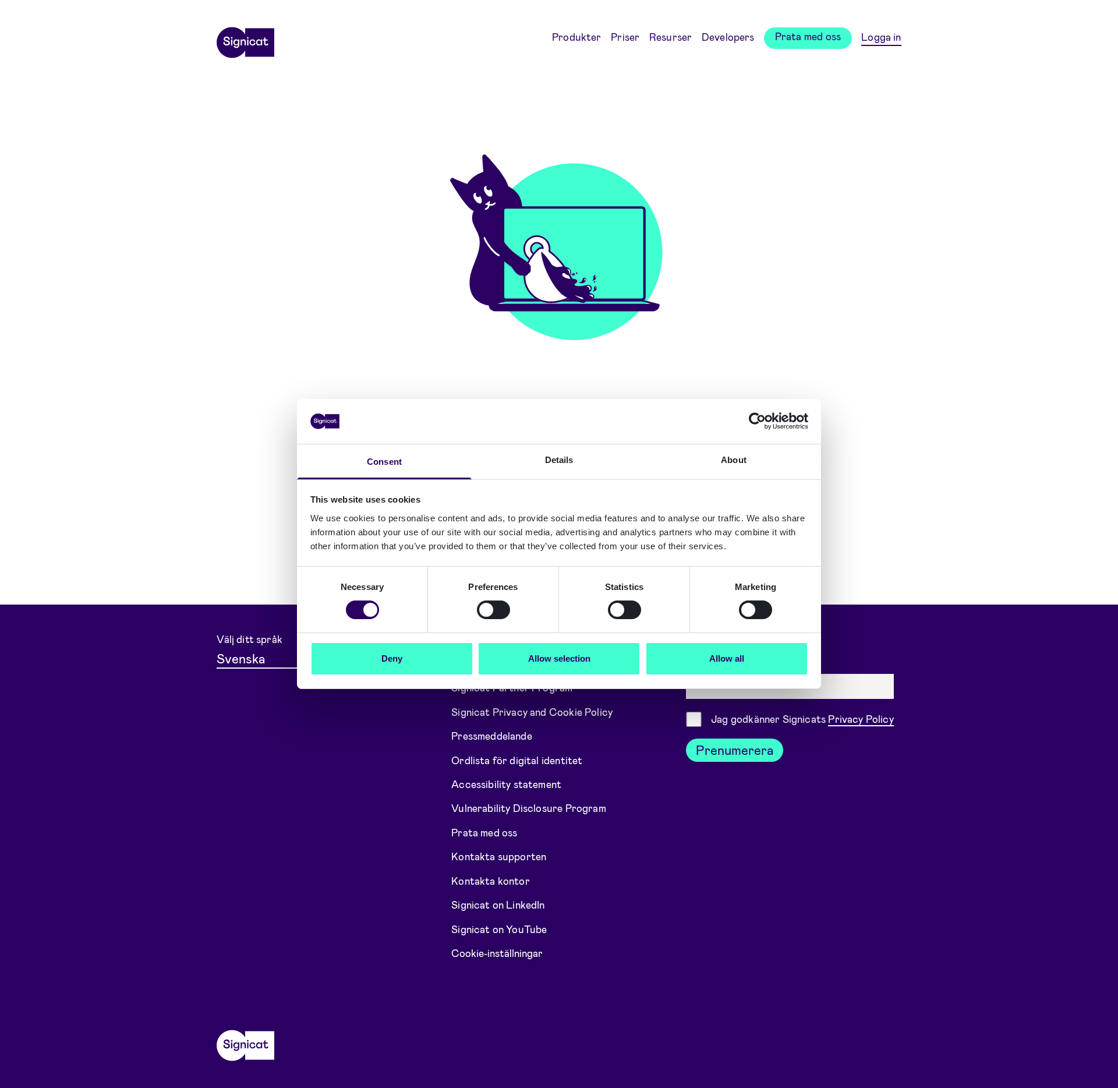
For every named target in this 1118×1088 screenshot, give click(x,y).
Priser (625, 37)
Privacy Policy (860, 719)
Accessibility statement (506, 784)
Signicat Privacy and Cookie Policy (532, 711)
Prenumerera (735, 749)
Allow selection (559, 658)
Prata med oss (808, 36)
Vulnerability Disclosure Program (528, 808)
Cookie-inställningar (497, 953)
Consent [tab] (384, 462)
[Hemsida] (245, 38)
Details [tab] (559, 460)
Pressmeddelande (491, 735)
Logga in (881, 37)
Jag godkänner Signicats (802, 719)
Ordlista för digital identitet (516, 759)
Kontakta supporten (498, 856)
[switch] (493, 609)
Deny (391, 658)
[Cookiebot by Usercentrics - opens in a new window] (757, 421)
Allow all (726, 658)
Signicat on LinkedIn (498, 904)
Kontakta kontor (490, 880)
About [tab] (733, 460)
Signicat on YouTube (499, 929)
